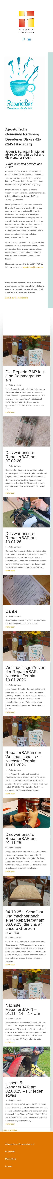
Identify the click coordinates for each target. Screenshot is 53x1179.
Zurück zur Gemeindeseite (16, 298)
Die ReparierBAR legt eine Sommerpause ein (25, 376)
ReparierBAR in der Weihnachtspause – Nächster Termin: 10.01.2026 (23, 758)
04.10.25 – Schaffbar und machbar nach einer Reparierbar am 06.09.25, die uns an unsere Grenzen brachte (24, 922)
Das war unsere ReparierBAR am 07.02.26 (21, 456)
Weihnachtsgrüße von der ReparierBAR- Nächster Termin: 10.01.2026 (25, 673)
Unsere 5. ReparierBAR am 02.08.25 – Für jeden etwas (24, 1089)
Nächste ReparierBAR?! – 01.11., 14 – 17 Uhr (22, 1009)
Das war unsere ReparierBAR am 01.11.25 (21, 838)
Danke (11, 611)
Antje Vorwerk (15, 385)
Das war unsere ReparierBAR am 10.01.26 (21, 537)
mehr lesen (10, 412)
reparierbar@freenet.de (33, 267)
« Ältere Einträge (10, 1130)
